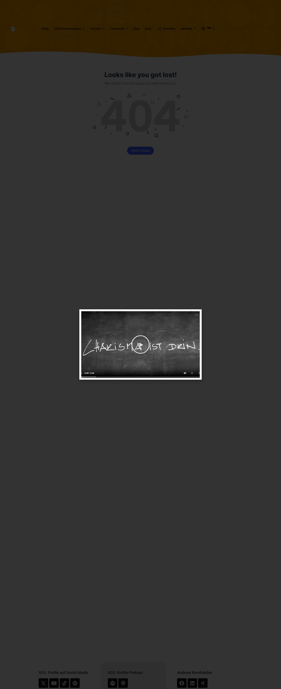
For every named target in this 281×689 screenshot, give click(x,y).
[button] (196, 314)
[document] (140, 344)
